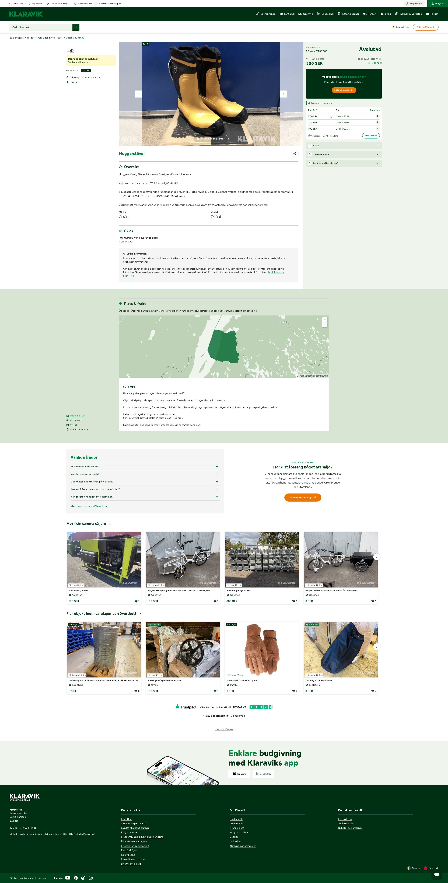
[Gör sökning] (75, 27)
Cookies (234, 836)
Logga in (439, 3)
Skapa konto (416, 3)
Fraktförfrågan (129, 850)
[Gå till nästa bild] (376, 556)
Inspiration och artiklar (133, 859)
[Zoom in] (324, 319)
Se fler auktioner (77, 62)
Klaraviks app (128, 854)
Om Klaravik (236, 819)
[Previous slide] (138, 94)
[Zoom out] (324, 324)
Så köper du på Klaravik (133, 823)
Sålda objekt (402, 27)
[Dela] (294, 153)
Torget (30, 37)
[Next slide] (283, 94)
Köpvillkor (126, 819)
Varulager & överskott (49, 37)
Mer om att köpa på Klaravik (87, 506)
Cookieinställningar (59, 3)
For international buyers (134, 841)
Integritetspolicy (239, 832)
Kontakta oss (19, 3)
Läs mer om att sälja (300, 497)
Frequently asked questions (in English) (142, 836)
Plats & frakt (79, 429)
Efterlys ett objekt (131, 863)
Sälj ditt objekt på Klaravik (135, 827)
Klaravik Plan (236, 823)
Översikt (76, 420)
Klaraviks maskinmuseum (243, 845)
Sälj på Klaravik (341, 90)
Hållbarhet (235, 841)
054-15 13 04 (29, 828)
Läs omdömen (224, 729)
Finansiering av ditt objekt (135, 845)
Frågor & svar (37, 3)
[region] (224, 346)
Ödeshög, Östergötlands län (84, 77)
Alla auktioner (85, 3)
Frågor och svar (129, 832)
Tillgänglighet (237, 827)
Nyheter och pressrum (350, 827)
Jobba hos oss (345, 823)
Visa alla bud (371, 135)
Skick (74, 425)
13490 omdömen (235, 715)
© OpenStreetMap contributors (312, 375)
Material (42, 878)
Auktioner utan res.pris (110, 3)
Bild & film (77, 416)
